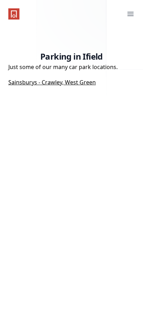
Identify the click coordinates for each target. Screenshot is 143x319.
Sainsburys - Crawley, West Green (52, 82)
